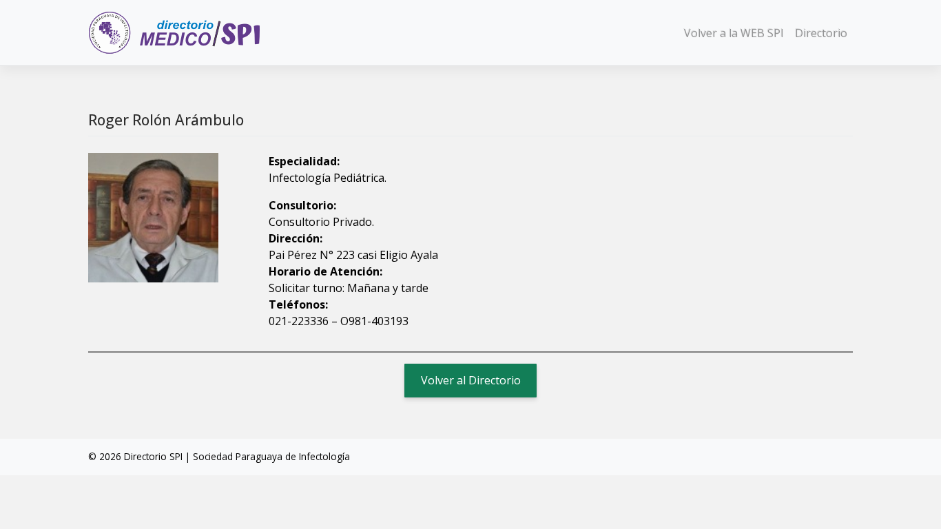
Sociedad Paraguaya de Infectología (271, 456)
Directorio (821, 33)
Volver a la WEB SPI (734, 33)
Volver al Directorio (471, 380)
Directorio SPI (153, 456)
